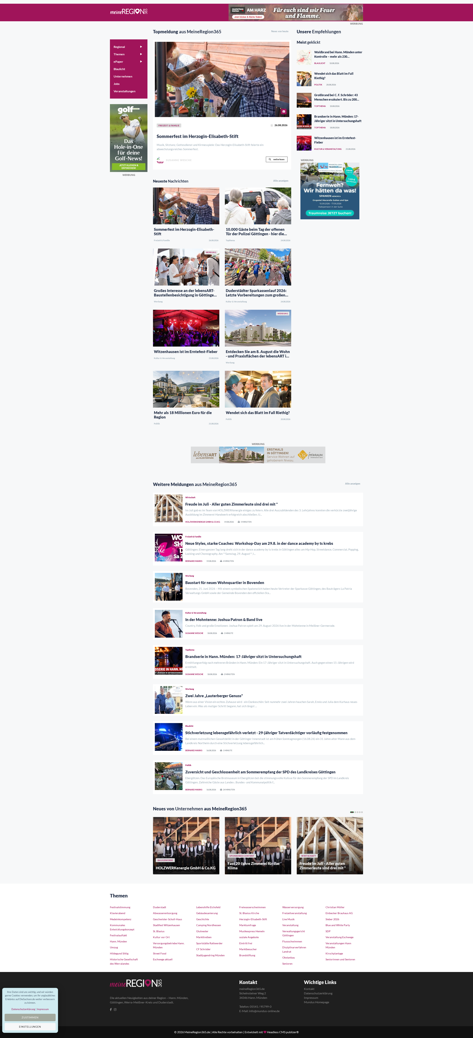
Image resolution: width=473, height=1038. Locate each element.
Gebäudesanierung (207, 913)
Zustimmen (30, 1017)
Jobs (117, 83)
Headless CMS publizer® (283, 1032)
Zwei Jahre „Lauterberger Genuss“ (214, 695)
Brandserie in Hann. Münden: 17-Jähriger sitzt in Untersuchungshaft (243, 656)
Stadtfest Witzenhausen (166, 925)
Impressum (311, 997)
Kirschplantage (334, 953)
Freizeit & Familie (162, 240)
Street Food (159, 953)
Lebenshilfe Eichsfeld (208, 907)
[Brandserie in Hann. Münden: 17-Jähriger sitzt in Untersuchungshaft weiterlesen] (304, 121)
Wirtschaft (190, 497)
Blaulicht (119, 69)
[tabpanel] (186, 845)
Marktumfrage (247, 925)
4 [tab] (359, 812)
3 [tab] (357, 812)
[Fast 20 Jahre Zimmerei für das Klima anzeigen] (258, 845)
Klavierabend (117, 913)
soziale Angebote (249, 937)
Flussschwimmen (292, 941)
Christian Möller (335, 907)
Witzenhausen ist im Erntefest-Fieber (185, 351)
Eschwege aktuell (163, 959)
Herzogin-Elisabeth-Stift (253, 919)
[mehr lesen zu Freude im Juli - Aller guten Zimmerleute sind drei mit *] (169, 509)
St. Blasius (158, 931)
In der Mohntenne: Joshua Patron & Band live (223, 619)
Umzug (114, 947)
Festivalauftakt (118, 935)
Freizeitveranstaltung (294, 913)
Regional (119, 46)
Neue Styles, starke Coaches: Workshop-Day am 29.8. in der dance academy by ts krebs (259, 543)
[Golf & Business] (128, 137)
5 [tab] (362, 812)
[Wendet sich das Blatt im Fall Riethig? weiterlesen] (258, 389)
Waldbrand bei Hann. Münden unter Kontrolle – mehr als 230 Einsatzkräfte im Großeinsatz (338, 56)
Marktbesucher (248, 949)
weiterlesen (279, 159)
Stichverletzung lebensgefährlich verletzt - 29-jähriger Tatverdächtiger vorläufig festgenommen (266, 732)
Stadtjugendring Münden (210, 955)
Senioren (287, 963)
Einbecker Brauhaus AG (339, 913)
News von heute (279, 31)
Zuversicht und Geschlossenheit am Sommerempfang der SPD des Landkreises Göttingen (260, 772)
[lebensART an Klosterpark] (258, 454)
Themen (119, 54)
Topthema (230, 240)
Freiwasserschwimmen (252, 907)
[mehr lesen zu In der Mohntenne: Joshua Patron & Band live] (169, 624)
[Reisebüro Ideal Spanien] (329, 190)
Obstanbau (288, 957)
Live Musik (288, 919)
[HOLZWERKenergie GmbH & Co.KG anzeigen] (186, 845)
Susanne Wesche (194, 633)
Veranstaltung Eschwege (339, 937)
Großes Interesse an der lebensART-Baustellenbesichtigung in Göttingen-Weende (185, 295)
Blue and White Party (338, 925)
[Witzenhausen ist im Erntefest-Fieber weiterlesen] (186, 327)
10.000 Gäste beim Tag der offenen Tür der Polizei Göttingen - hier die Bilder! (255, 233)
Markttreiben (204, 937)
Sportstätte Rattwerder (209, 943)
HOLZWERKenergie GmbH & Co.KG (202, 522)
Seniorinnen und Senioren (340, 959)
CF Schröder (203, 949)
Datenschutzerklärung (318, 993)
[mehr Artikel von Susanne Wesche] (160, 160)
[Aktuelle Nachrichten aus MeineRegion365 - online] (128, 12)
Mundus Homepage (316, 1002)
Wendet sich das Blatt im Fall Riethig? (258, 412)
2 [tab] (355, 812)
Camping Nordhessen (208, 925)
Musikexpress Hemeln (252, 931)
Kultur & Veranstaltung (236, 301)
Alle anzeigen (280, 180)
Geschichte (202, 919)
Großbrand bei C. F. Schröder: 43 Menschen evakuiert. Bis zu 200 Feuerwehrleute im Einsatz (336, 99)
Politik (157, 423)
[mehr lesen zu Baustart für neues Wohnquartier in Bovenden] (169, 587)
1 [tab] (352, 812)
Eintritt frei (245, 943)
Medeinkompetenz (120, 919)
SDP (328, 931)
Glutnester (202, 931)
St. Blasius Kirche (249, 913)
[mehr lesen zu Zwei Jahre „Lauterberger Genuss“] (169, 700)
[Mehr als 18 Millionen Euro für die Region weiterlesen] (186, 389)
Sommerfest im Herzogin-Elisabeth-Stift (198, 136)
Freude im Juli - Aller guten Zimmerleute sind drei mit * (231, 504)
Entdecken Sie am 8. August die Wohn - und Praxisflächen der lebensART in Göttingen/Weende (258, 356)
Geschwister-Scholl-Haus (167, 919)
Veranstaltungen (124, 91)
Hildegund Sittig (119, 953)
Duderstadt (159, 907)
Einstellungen (30, 1026)
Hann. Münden (118, 941)
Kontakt (309, 988)
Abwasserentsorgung (165, 913)
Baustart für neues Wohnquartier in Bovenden (224, 582)
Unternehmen (123, 76)
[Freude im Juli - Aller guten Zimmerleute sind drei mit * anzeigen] (330, 845)
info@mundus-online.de (264, 1011)
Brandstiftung (247, 955)
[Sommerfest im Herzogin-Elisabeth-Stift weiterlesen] (222, 79)
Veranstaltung (290, 925)
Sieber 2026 (332, 919)
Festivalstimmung (120, 907)
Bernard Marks (193, 561)
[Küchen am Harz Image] (296, 11)
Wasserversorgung (293, 907)
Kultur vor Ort (161, 937)
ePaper (118, 61)
